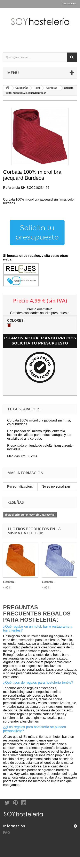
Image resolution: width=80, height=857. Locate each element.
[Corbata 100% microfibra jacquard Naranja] (20, 560)
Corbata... (9, 582)
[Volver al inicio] (7, 88)
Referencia (11, 187)
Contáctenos (69, 3)
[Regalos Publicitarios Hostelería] (40, 26)
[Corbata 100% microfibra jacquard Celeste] (59, 560)
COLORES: (16, 320)
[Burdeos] (9, 325)
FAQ (6, 832)
